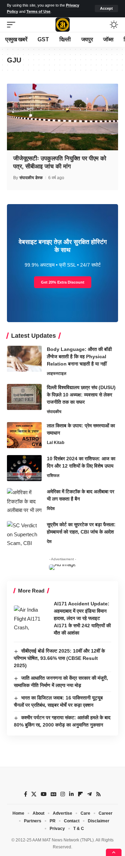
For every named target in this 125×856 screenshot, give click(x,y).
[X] (34, 794)
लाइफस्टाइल (56, 373)
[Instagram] (63, 794)
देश (49, 541)
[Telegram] (89, 794)
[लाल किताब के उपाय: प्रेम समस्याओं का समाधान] (24, 435)
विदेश (51, 508)
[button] (106, 8)
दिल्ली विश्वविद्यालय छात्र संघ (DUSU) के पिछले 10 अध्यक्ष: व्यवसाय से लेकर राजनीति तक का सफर (81, 395)
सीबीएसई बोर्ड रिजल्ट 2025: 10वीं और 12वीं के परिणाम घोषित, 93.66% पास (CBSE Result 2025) (59, 658)
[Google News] (53, 794)
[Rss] (98, 794)
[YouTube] (43, 794)
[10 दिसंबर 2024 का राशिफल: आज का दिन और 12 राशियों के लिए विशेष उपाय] (24, 468)
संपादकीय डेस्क (31, 177)
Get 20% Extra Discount (62, 282)
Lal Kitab (55, 442)
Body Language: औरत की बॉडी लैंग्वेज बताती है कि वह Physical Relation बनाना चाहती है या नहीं (79, 356)
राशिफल (53, 475)
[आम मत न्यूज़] (62, 24)
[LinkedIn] (71, 794)
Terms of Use (38, 11)
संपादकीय (54, 411)
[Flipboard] (80, 794)
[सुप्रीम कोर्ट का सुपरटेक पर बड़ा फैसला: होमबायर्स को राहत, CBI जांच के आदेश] (24, 534)
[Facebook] (25, 794)
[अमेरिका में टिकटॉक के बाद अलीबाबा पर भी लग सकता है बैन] (24, 501)
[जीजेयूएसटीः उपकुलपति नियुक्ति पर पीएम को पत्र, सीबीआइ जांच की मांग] (62, 117)
